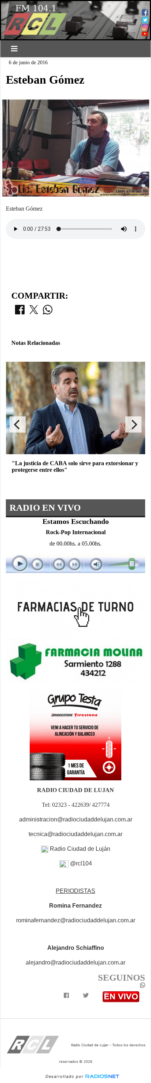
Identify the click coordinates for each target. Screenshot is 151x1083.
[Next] (133, 424)
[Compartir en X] (33, 312)
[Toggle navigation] (14, 48)
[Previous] (18, 424)
